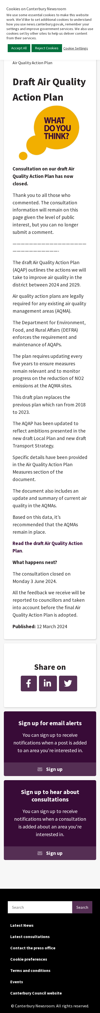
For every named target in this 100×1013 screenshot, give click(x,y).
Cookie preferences (28, 959)
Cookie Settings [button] (75, 48)
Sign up (54, 769)
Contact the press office (32, 947)
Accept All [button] (19, 48)
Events (16, 981)
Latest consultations (30, 936)
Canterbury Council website (36, 993)
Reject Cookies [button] (46, 48)
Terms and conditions (30, 970)
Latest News (22, 925)
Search (82, 907)
